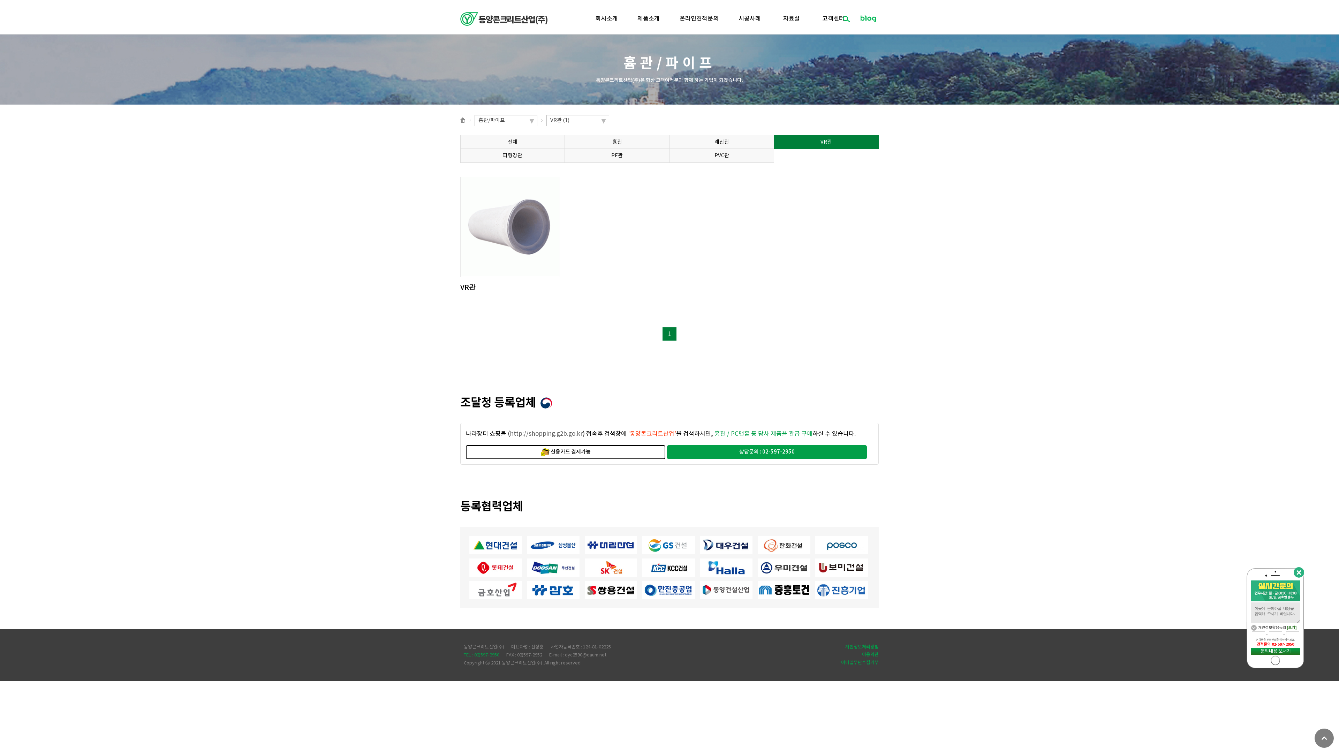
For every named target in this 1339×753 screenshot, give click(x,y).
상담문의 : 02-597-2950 (767, 452)
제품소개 (648, 18)
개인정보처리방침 (862, 647)
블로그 (868, 19)
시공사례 (750, 18)
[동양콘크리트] (503, 19)
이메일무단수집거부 (860, 662)
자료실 (791, 18)
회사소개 (607, 18)
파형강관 (512, 156)
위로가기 (1324, 738)
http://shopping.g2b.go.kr (546, 434)
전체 (512, 142)
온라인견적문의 (699, 18)
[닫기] (1299, 572)
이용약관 (870, 654)
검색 (846, 19)
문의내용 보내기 (1276, 651)
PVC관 (721, 156)
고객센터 (833, 18)
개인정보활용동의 (1272, 627)
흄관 (617, 142)
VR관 (826, 142)
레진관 (721, 142)
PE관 (617, 156)
